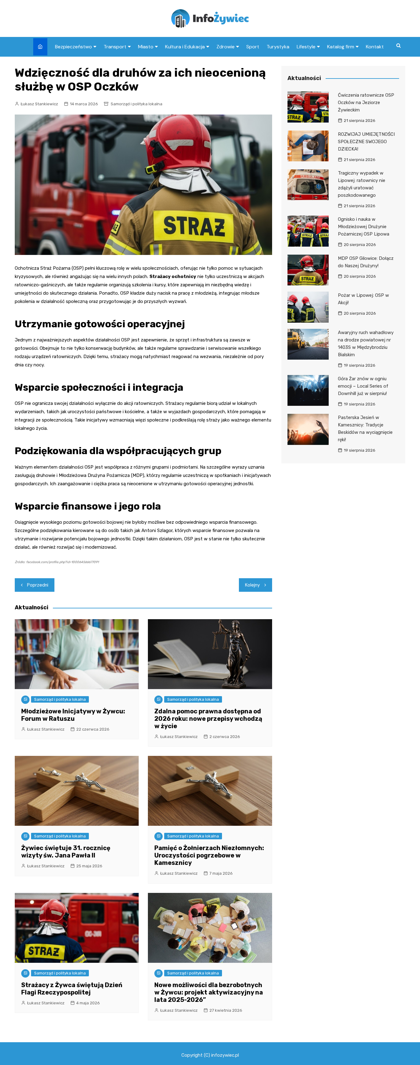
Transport (115, 46)
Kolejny (252, 585)
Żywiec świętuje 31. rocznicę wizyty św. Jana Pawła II (65, 851)
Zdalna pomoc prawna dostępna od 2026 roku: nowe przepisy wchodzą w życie (208, 719)
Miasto (145, 46)
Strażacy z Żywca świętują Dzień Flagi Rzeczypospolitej (71, 988)
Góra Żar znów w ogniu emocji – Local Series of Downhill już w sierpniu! (363, 386)
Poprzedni (37, 585)
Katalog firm (340, 46)
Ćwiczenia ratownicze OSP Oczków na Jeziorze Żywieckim (366, 102)
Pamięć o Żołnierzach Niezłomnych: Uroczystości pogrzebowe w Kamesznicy (209, 855)
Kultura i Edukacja (185, 46)
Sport (252, 46)
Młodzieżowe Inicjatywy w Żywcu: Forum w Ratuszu (73, 715)
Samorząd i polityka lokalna (136, 104)
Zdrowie (225, 46)
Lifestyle (306, 46)
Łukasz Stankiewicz (39, 104)
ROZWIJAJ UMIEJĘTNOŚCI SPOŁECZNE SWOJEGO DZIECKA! (366, 141)
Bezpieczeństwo (73, 46)
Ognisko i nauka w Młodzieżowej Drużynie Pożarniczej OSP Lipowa (363, 226)
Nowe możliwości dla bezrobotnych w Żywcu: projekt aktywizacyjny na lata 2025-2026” (208, 992)
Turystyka (278, 46)
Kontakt (375, 46)
